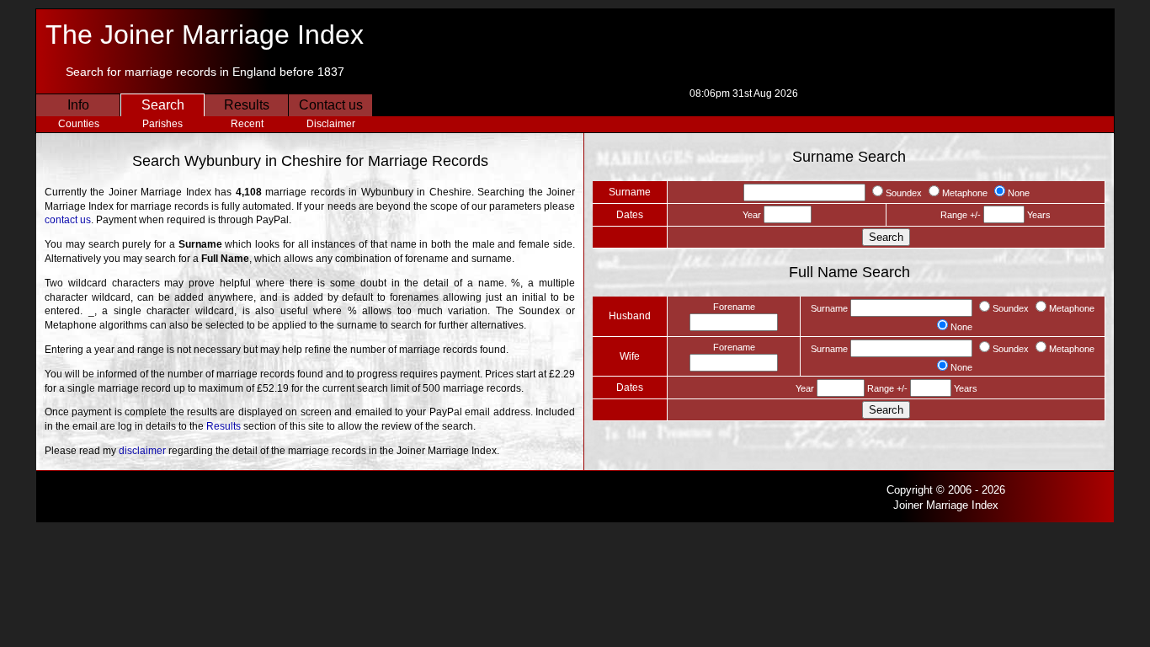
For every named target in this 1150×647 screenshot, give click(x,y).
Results (246, 105)
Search (162, 105)
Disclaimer (330, 124)
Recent (247, 124)
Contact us (331, 105)
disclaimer (142, 451)
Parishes (162, 124)
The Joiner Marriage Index (204, 34)
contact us (68, 220)
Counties (78, 124)
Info (78, 105)
